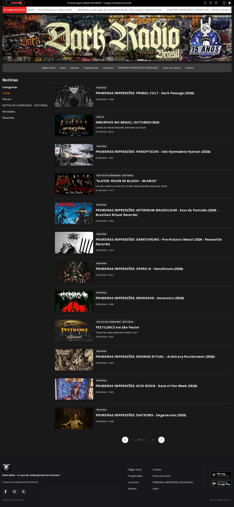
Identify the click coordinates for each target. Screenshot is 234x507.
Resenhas (8, 118)
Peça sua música (172, 67)
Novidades (8, 111)
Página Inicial (48, 67)
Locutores (108, 67)
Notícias (75, 67)
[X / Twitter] (205, 3)
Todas (6, 93)
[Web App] (224, 3)
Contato (189, 67)
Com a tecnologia (216, 500)
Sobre (63, 67)
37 (153, 439)
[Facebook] (216, 3)
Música (6, 99)
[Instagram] (211, 3)
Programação (91, 67)
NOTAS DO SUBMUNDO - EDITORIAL (25, 105)
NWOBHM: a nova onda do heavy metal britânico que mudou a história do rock (105, 9)
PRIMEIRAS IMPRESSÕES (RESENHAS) (138, 67)
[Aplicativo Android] (229, 3)
